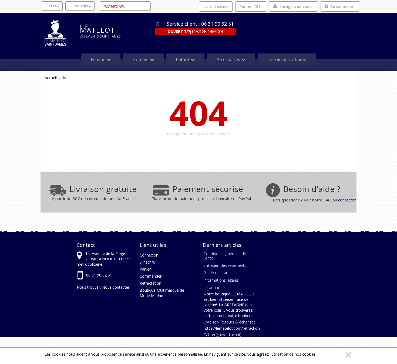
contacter (347, 200)
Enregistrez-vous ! (297, 6)
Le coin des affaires (286, 59)
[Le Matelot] (58, 33)
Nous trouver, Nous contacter (103, 287)
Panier (249, 6)
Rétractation (150, 283)
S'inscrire (147, 262)
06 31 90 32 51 (99, 275)
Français (80, 5)
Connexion (149, 255)
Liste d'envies (215, 6)
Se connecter (343, 6)
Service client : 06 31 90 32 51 (200, 24)
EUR (52, 5)
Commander (151, 276)
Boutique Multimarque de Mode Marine (162, 293)
